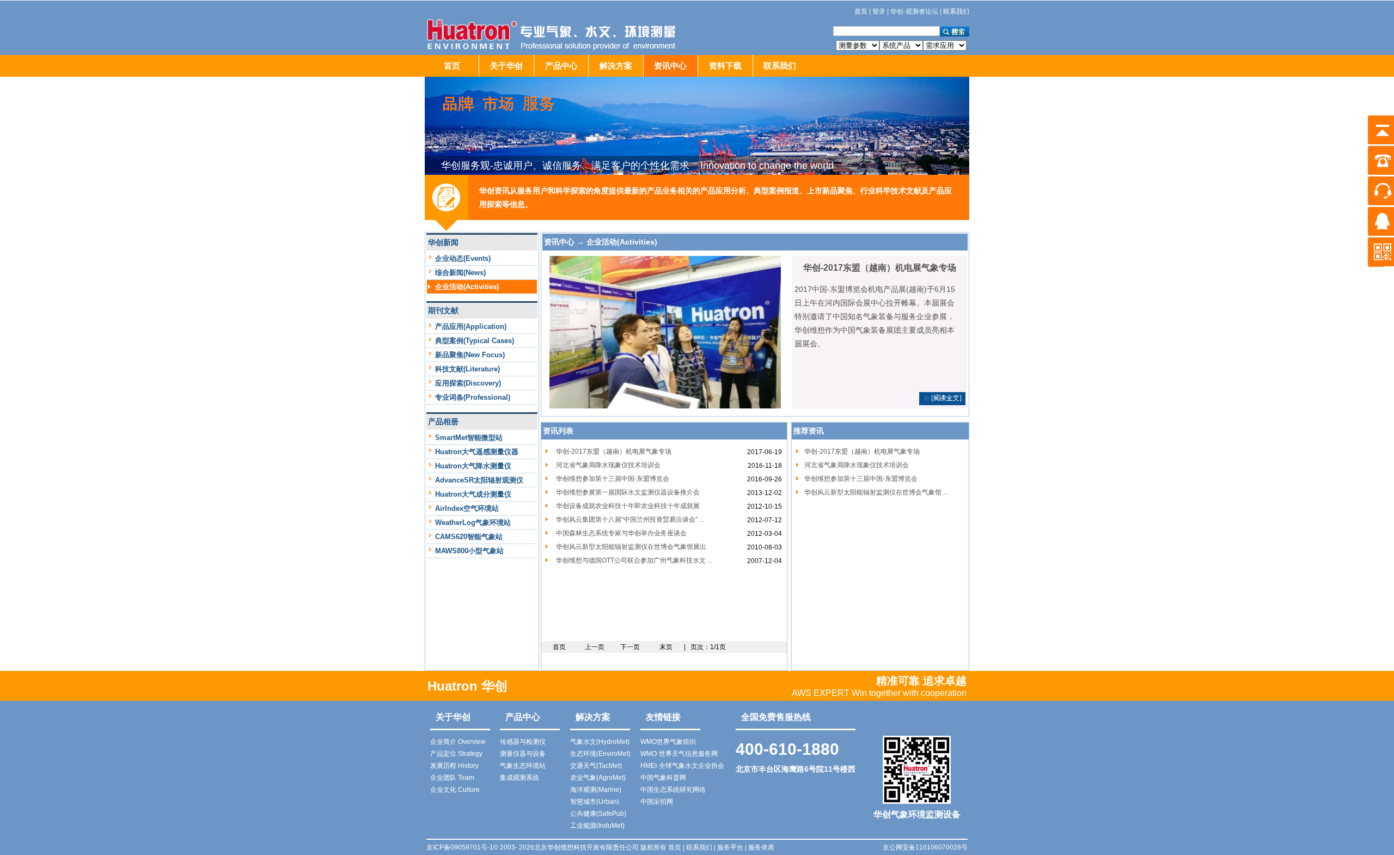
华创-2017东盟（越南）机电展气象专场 (613, 451)
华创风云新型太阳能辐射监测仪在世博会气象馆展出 (631, 547)
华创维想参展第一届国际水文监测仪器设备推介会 (628, 492)
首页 (452, 65)
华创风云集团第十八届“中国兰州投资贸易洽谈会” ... (630, 519)
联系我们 (779, 65)
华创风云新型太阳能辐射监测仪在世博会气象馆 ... (876, 492)
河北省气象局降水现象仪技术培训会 (608, 465)
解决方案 (616, 65)
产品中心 (561, 65)
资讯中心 (670, 65)
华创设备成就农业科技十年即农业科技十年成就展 (628, 506)
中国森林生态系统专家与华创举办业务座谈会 (621, 533)
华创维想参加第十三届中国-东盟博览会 (612, 479)
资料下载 (725, 65)
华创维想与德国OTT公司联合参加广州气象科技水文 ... (634, 560)
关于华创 (506, 65)
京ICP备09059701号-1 (459, 847)
